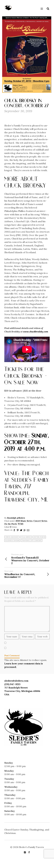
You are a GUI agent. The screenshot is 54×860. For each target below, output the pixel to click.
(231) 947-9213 (12, 684)
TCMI (20, 524)
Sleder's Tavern (12, 540)
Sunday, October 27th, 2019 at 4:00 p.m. (26, 441)
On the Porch (10, 524)
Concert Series (40, 521)
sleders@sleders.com (16, 680)
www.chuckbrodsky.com (35, 331)
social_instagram (25, 852)
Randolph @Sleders (16, 518)
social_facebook (29, 852)
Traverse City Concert (31, 540)
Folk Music (26, 537)
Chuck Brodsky (12, 537)
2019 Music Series (24, 521)
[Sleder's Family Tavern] (8, 7)
